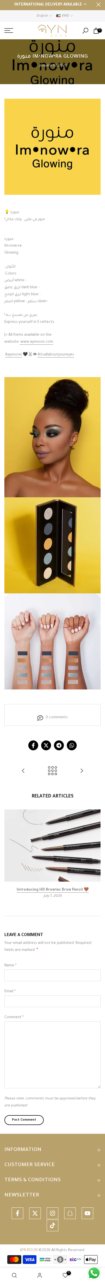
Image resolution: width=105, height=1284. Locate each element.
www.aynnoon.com (36, 342)
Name (10, 966)
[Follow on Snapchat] (70, 1213)
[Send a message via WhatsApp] (94, 1273)
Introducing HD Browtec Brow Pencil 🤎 (53, 890)
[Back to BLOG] (52, 772)
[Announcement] (50, 5)
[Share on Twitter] (46, 745)
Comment (14, 1018)
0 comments (57, 718)
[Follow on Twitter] (35, 1213)
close (98, 4)
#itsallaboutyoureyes (56, 355)
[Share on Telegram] (59, 745)
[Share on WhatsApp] (72, 745)
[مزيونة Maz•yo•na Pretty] (23, 772)
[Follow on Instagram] (52, 1213)
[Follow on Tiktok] (52, 1225)
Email (10, 992)
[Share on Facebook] (33, 745)
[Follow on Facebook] (17, 1213)
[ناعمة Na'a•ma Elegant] (81, 772)
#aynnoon (13, 355)
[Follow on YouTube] (87, 1213)
